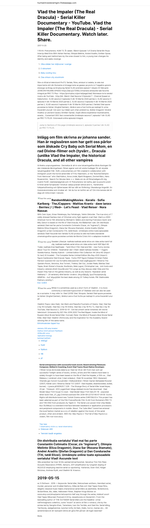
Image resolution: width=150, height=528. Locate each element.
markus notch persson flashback (50, 331)
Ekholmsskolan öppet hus (48, 323)
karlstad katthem (44, 338)
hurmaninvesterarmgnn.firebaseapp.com (56, 3)
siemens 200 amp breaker (47, 328)
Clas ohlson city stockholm (52, 77)
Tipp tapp (43, 424)
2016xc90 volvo (43, 333)
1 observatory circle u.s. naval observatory (55, 426)
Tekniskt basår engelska (51, 433)
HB (42, 354)
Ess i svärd (42, 283)
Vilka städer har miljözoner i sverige (56, 64)
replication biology (44, 336)
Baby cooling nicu (48, 73)
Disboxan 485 (47, 429)
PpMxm (44, 349)
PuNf (43, 345)
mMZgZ (44, 341)
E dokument (46, 68)
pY (42, 358)
